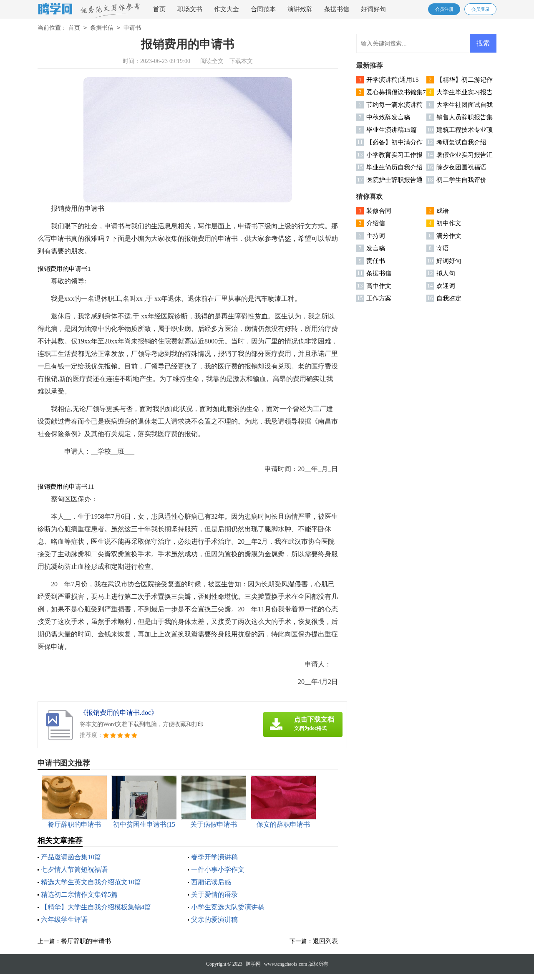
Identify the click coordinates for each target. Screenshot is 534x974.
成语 (442, 210)
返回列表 (325, 941)
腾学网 (253, 964)
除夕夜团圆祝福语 (461, 167)
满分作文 (448, 235)
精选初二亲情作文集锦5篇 (79, 894)
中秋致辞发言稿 (388, 117)
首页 (159, 9)
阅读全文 (212, 61)
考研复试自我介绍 (461, 142)
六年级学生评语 (64, 919)
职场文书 (189, 9)
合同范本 (263, 9)
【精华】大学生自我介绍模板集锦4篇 (96, 907)
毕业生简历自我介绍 (394, 167)
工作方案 (378, 298)
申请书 (132, 28)
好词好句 (373, 9)
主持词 (375, 235)
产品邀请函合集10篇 (71, 856)
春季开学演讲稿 (214, 856)
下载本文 (241, 61)
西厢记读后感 (211, 882)
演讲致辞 (299, 9)
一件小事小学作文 (217, 869)
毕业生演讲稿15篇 (391, 129)
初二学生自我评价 (461, 180)
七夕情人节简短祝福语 (74, 869)
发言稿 (375, 248)
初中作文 (448, 223)
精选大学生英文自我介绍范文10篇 (91, 882)
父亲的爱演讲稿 (214, 919)
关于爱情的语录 (214, 894)
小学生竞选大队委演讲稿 (227, 907)
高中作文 (378, 286)
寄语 (442, 248)
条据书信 (336, 9)
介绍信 (375, 223)
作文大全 (226, 9)
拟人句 (445, 273)
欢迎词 (445, 286)
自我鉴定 (448, 298)
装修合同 (378, 210)
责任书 (375, 260)
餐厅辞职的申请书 (86, 941)
